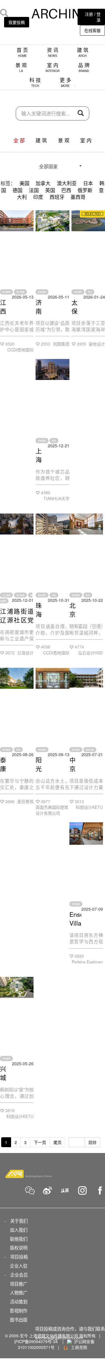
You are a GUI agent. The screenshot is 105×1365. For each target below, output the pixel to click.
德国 (17, 190)
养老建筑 (6, 291)
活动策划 (18, 1301)
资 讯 (52, 52)
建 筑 (82, 52)
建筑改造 (90, 749)
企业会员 (19, 1274)
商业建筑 (20, 595)
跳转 (92, 1142)
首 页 (22, 52)
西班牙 (57, 196)
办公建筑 (6, 595)
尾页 (57, 1142)
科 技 (35, 82)
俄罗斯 (85, 190)
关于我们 (19, 1220)
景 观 (21, 67)
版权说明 (18, 1247)
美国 (24, 183)
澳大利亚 (67, 183)
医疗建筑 (20, 291)
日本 (88, 183)
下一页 (40, 1142)
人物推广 (18, 1292)
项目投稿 (19, 1256)
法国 (34, 190)
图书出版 (18, 1319)
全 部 (19, 140)
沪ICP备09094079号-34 (36, 1341)
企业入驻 (18, 1265)
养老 (90, 291)
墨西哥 (78, 196)
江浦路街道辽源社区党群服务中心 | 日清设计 (17, 624)
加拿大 (43, 183)
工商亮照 (78, 1347)
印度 (38, 196)
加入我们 (18, 1229)
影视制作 (18, 1310)
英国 (50, 190)
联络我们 (18, 1239)
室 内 (53, 67)
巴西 (66, 190)
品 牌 (84, 67)
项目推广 (18, 1283)
